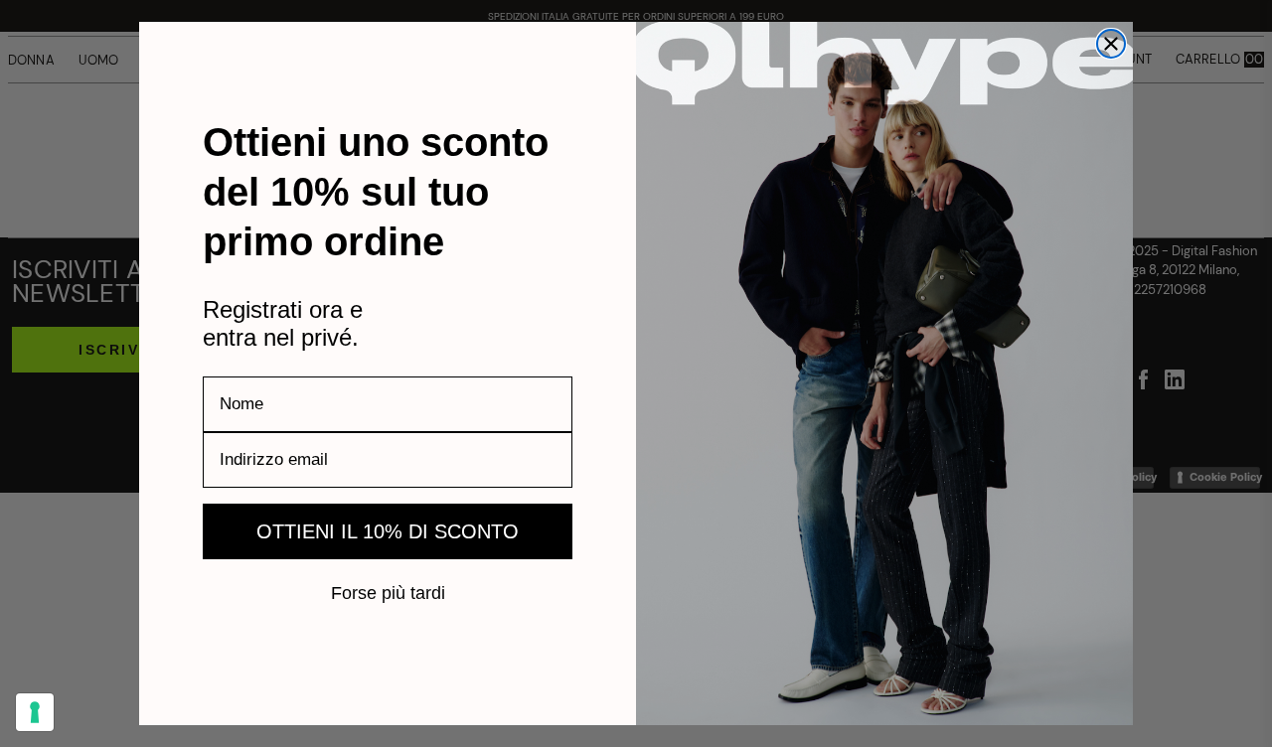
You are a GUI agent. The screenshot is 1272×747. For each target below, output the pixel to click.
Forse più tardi (388, 592)
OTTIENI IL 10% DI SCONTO (387, 531)
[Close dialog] (1111, 44)
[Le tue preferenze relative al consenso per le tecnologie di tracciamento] (35, 712)
